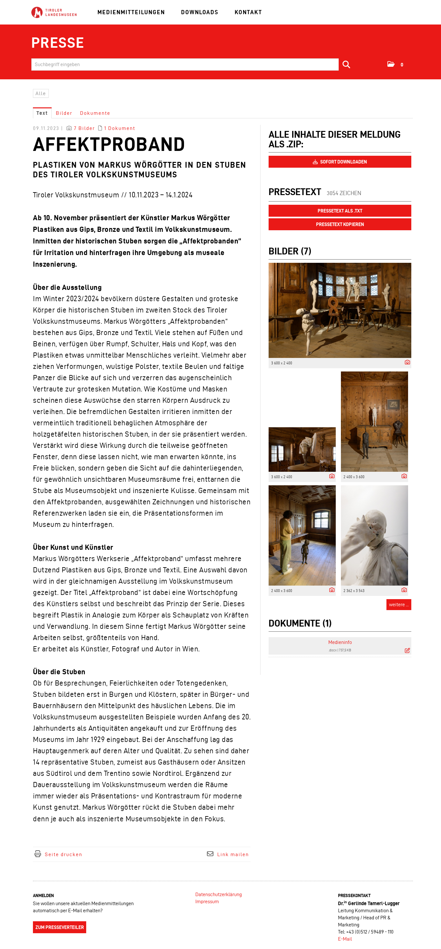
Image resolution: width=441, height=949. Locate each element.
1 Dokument (119, 128)
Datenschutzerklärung (218, 894)
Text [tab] (42, 113)
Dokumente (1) (300, 623)
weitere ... (399, 604)
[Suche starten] (347, 64)
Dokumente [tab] (95, 113)
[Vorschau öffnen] (340, 310)
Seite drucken (63, 854)
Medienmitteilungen (131, 12)
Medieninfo (340, 642)
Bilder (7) (290, 251)
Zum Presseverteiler (60, 927)
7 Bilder (84, 128)
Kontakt (248, 12)
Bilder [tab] (64, 113)
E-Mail (345, 939)
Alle (41, 93)
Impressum (207, 901)
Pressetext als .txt (340, 210)
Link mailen (233, 854)
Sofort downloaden (343, 161)
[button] (395, 64)
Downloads (200, 12)
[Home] (54, 12)
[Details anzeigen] (406, 363)
